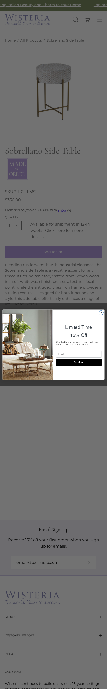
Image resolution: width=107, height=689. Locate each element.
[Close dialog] (101, 312)
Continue (79, 362)
